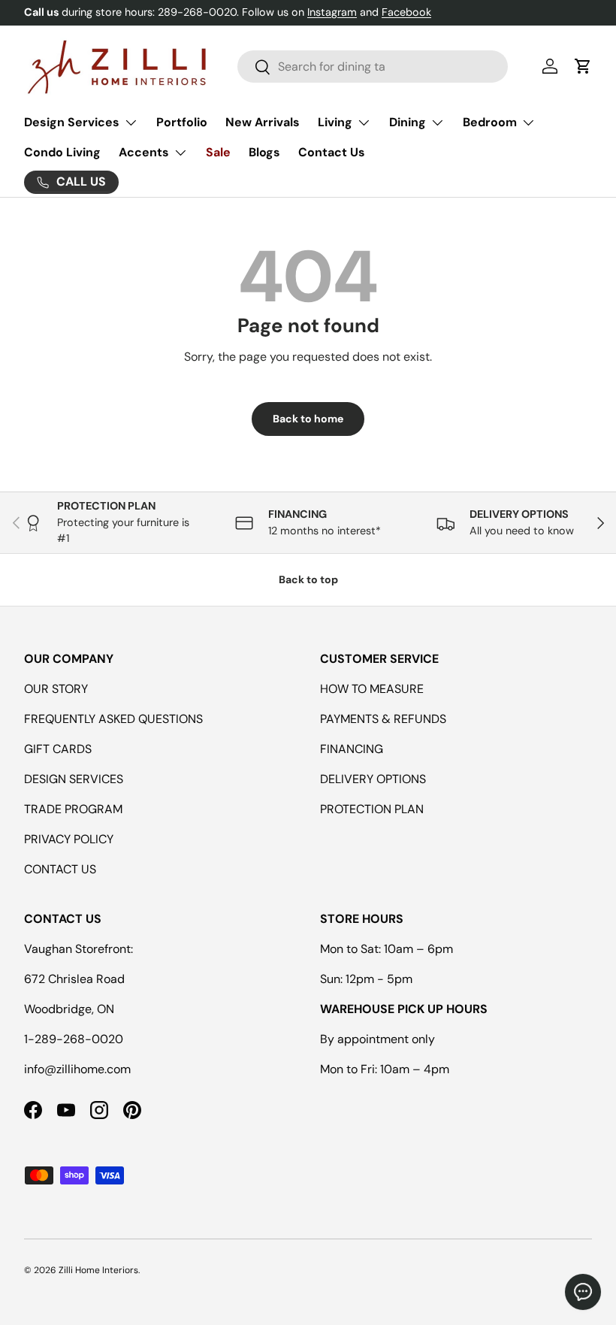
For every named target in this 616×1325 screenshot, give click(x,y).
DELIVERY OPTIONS (373, 779)
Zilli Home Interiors (98, 1270)
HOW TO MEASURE (372, 689)
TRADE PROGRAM (73, 809)
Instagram (332, 12)
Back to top (308, 579)
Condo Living (62, 152)
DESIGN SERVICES (73, 779)
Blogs (264, 152)
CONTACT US (60, 869)
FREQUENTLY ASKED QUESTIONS (113, 719)
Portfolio (181, 122)
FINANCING (351, 749)
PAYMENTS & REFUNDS (383, 719)
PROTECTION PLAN (372, 809)
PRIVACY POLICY (68, 839)
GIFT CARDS (58, 749)
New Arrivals (262, 122)
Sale (218, 152)
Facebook (406, 12)
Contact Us (331, 152)
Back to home (308, 418)
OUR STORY (56, 689)
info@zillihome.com (77, 1069)
